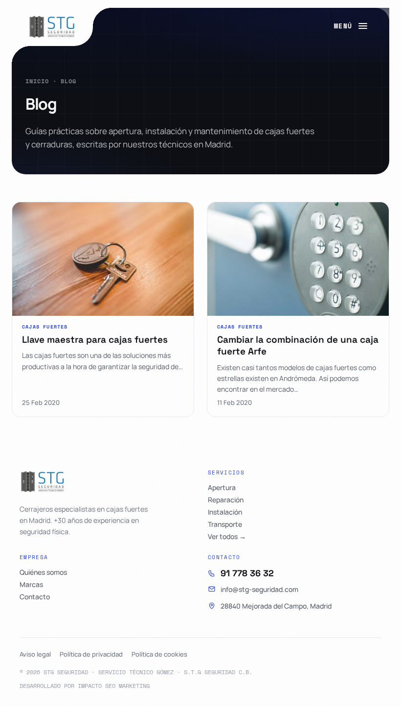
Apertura (222, 487)
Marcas (31, 584)
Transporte (225, 524)
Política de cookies (159, 654)
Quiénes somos (43, 572)
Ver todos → (227, 536)
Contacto (35, 596)
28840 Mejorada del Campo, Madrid (276, 606)
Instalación (225, 512)
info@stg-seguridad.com (259, 589)
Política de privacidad (91, 654)
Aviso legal (35, 654)
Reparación (226, 499)
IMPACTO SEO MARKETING (114, 686)
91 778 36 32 (247, 573)
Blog (68, 81)
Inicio (37, 81)
